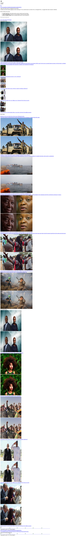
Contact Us (7, 531)
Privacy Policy (20, 531)
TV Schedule (2, 531)
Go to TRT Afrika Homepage (5, 19)
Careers (11, 531)
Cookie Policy (26, 531)
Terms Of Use (15, 531)
